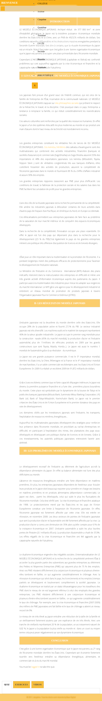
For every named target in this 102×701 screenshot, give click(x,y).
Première (41, 59)
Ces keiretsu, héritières (54, 147)
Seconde (41, 51)
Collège (43, 3)
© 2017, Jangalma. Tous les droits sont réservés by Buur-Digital (51, 697)
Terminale (42, 67)
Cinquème (42, 19)
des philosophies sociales (67, 103)
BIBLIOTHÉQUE (46, 75)
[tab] (7, 684)
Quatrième (42, 27)
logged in (35, 666)
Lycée (41, 43)
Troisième (42, 35)
